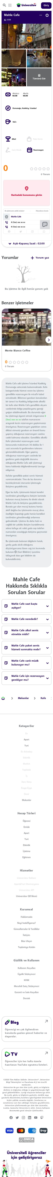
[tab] (26, 244)
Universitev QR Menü (26, 896)
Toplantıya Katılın (26, 947)
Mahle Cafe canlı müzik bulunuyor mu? (25, 663)
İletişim (26, 935)
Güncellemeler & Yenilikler (26, 929)
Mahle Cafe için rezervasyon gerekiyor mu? (27, 678)
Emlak (27, 827)
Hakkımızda (26, 917)
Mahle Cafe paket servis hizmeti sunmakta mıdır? (26, 647)
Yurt (26, 746)
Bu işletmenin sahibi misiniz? (14, 211)
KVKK (26, 980)
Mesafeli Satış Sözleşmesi (26, 986)
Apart (26, 740)
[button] (48, 339)
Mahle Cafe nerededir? (24, 619)
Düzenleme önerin (42, 211)
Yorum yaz (42, 258)
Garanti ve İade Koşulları (27, 992)
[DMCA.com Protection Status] (26, 1139)
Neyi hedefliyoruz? (26, 923)
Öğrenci (26, 821)
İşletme (26, 851)
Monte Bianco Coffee (17, 350)
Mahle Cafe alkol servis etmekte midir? (24, 632)
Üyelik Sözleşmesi (26, 974)
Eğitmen (26, 857)
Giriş (46, 5)
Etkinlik (26, 845)
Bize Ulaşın (26, 941)
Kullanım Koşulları (26, 968)
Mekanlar (26, 800)
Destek (26, 998)
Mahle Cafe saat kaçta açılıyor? (24, 606)
